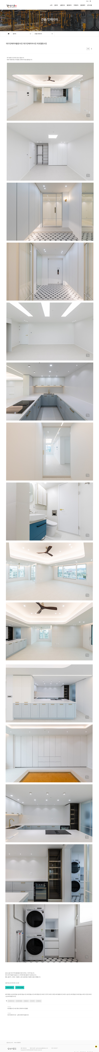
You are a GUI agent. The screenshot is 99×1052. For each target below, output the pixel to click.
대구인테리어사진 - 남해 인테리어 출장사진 (18, 1015)
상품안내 (62, 5)
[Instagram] (90, 1)
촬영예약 (82, 5)
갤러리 (56, 5)
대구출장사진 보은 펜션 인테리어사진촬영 (17, 1008)
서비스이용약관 (17, 1042)
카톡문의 (76, 5)
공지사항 (89, 5)
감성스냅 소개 (10, 1042)
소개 (51, 5)
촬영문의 (69, 5)
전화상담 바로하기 (9, 987)
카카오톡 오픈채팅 (19, 987)
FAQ (87, 1)
